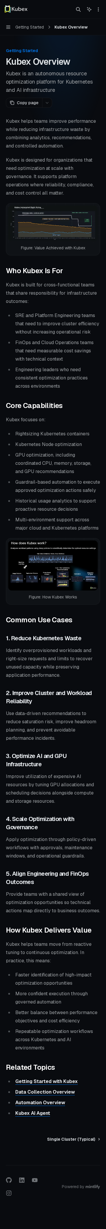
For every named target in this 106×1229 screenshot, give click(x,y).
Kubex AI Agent (32, 1113)
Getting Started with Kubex (46, 1081)
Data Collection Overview (45, 1092)
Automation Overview (40, 1102)
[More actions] (98, 9)
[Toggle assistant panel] (89, 9)
